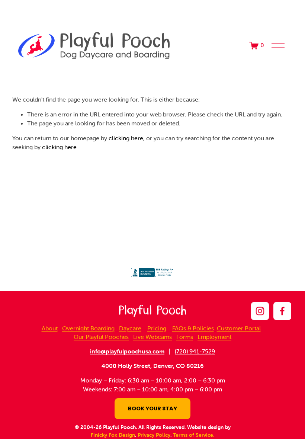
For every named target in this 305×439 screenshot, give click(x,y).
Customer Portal (239, 328)
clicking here (126, 138)
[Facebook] (282, 311)
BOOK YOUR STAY (152, 408)
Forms (184, 336)
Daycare (130, 328)
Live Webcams (152, 336)
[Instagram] (260, 311)
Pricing (156, 328)
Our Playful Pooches (101, 336)
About (50, 328)
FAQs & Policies (193, 328)
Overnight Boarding (88, 328)
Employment (214, 336)
